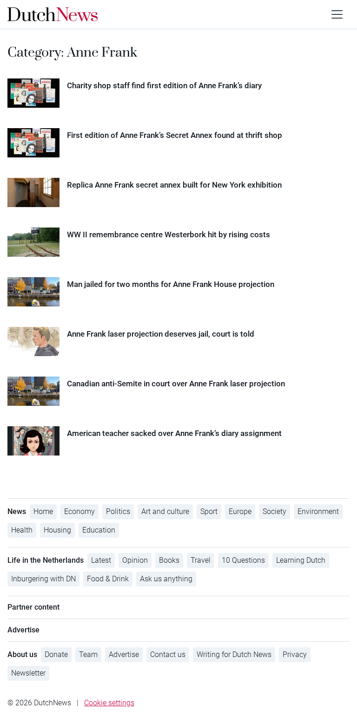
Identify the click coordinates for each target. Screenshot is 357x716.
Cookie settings (109, 702)
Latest (101, 560)
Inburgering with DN (43, 578)
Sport (209, 511)
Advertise (124, 654)
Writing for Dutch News (234, 654)
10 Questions (243, 560)
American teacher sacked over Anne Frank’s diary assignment (174, 433)
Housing (57, 530)
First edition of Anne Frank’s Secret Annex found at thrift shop (174, 135)
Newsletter (28, 673)
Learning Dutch (300, 560)
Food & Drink (108, 578)
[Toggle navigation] (337, 14)
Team (88, 654)
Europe (240, 511)
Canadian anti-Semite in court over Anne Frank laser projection (176, 383)
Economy (79, 511)
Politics (118, 511)
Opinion (135, 560)
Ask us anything (166, 578)
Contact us (167, 654)
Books (169, 560)
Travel (201, 560)
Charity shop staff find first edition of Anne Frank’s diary (164, 85)
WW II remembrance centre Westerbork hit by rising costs (168, 234)
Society (274, 511)
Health (22, 530)
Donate (56, 654)
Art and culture (165, 511)
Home (43, 511)
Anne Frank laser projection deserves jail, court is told (160, 333)
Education (98, 530)
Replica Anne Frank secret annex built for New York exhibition (174, 184)
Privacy (295, 654)
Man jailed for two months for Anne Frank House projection (170, 284)
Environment (318, 511)
